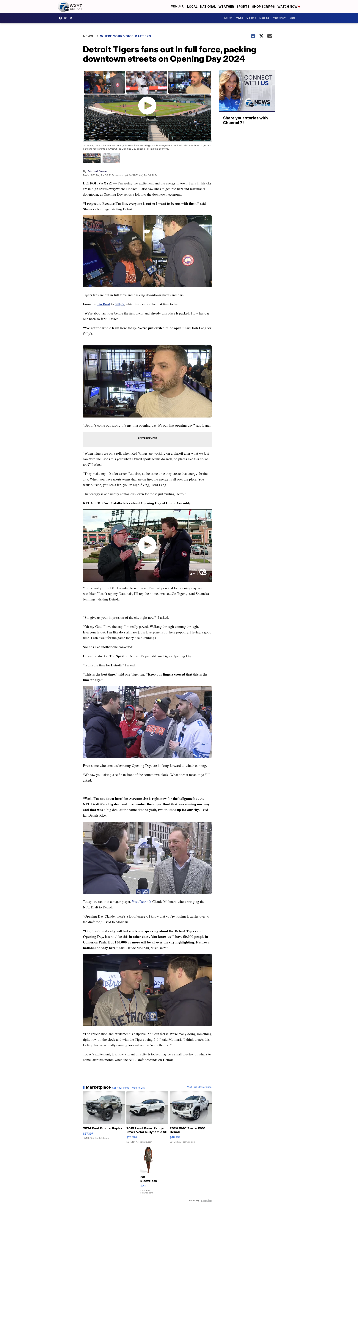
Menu (175, 6)
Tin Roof (103, 304)
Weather (226, 6)
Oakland (251, 18)
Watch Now (287, 6)
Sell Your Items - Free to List (128, 1088)
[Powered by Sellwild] (206, 1200)
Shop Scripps (263, 6)
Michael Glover (97, 171)
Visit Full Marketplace (199, 1087)
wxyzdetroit (61, 18)
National (208, 6)
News (88, 36)
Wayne (239, 18)
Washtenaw (278, 18)
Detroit (228, 18)
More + (294, 18)
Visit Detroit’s (142, 901)
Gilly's (119, 304)
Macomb (264, 18)
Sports (243, 6)
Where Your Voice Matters (125, 36)
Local (192, 6)
